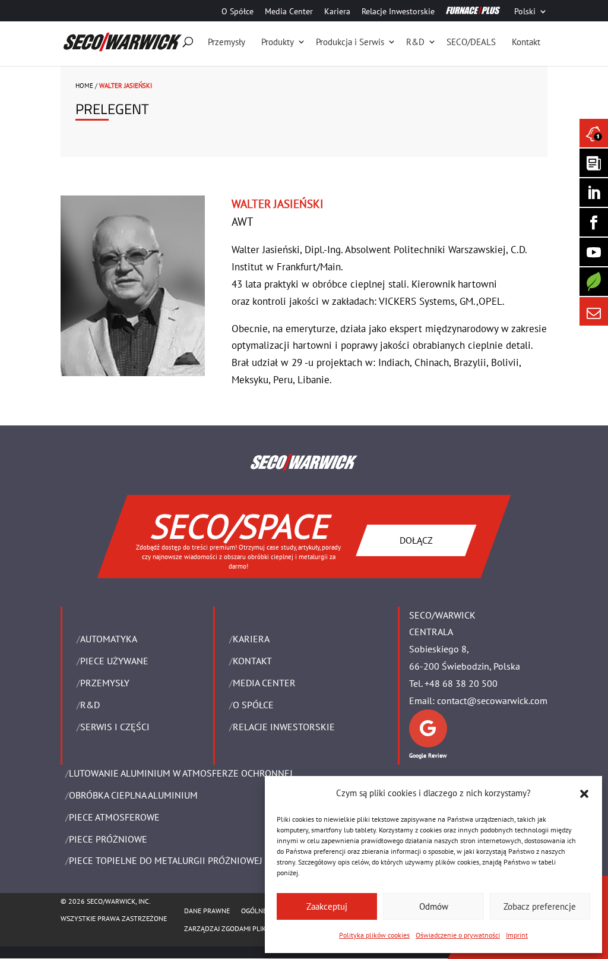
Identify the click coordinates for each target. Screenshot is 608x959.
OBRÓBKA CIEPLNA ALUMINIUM (133, 795)
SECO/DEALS (471, 42)
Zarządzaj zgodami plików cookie (242, 928)
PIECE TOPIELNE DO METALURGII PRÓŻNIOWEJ (165, 860)
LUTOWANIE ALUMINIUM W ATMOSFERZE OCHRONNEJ (181, 773)
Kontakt (526, 42)
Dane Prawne (207, 910)
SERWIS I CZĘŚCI (115, 727)
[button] (584, 794)
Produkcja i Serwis (350, 42)
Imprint (517, 934)
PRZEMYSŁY (104, 683)
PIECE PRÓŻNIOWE (108, 839)
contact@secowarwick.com (492, 700)
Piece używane (114, 661)
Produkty (277, 42)
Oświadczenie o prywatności (458, 934)
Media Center (289, 12)
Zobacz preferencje (540, 906)
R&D (415, 42)
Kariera (337, 12)
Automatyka (108, 639)
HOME (84, 85)
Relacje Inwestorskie (398, 12)
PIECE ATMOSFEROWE (114, 817)
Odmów (433, 906)
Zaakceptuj (326, 906)
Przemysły (226, 42)
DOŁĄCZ (416, 539)
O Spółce (237, 12)
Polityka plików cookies (374, 934)
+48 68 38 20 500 (461, 683)
